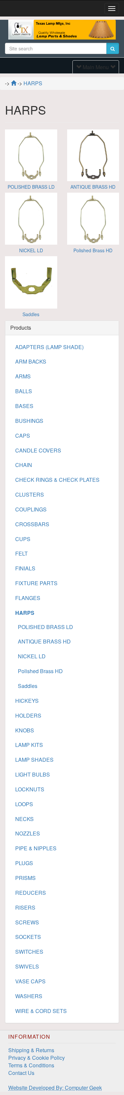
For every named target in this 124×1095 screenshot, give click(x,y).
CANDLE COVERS (38, 450)
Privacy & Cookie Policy (36, 1057)
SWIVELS (27, 966)
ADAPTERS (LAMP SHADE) (49, 347)
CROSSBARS (32, 524)
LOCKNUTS (29, 789)
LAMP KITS (29, 745)
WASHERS (28, 996)
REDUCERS (30, 892)
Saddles (30, 314)
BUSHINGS (29, 420)
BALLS (23, 391)
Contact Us (21, 1073)
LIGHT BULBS (32, 774)
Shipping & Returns (31, 1050)
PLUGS (24, 863)
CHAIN (23, 465)
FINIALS (25, 568)
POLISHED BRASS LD (31, 186)
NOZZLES (27, 833)
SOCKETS (28, 937)
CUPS (22, 539)
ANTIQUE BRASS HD (92, 186)
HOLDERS (28, 715)
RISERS (25, 907)
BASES (24, 406)
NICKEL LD (31, 250)
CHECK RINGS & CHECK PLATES (57, 479)
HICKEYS (27, 700)
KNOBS (24, 730)
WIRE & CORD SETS (41, 1011)
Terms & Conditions (31, 1065)
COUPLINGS (31, 509)
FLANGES (27, 598)
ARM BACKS (30, 361)
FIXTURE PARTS (36, 583)
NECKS (24, 819)
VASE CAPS (30, 981)
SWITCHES (29, 951)
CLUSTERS (29, 494)
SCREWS (27, 922)
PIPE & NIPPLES (36, 848)
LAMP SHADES (34, 759)
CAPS (22, 435)
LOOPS (24, 804)
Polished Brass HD (92, 250)
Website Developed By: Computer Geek (55, 1087)
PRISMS (25, 878)
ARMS (23, 376)
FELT (21, 553)
